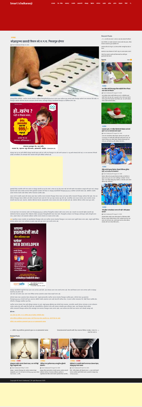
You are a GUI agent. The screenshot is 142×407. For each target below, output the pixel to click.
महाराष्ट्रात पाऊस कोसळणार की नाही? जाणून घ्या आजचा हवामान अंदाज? (116, 51)
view (128, 59)
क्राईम (104, 3)
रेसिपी (126, 3)
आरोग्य (114, 3)
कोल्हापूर (86, 3)
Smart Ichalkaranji (21, 3)
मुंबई (11, 219)
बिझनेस (92, 3)
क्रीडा (109, 3)
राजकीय (73, 3)
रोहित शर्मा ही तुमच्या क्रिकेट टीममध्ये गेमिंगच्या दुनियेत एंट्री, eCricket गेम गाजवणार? (115, 170)
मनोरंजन (98, 3)
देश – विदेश (60, 3)
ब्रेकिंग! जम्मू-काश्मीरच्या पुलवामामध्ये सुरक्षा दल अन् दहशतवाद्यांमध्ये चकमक (28, 321)
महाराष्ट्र (67, 3)
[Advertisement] (71, 19)
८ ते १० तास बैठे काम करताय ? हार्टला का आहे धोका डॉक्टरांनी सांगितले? (116, 39)
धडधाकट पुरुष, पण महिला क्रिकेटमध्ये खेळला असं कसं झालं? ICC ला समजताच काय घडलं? (116, 130)
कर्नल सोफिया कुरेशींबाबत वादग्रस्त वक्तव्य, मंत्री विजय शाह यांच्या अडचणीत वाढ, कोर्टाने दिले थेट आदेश (35, 318)
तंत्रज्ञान (120, 3)
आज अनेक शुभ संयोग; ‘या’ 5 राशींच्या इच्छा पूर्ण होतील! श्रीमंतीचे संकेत (27, 315)
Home (53, 3)
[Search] (130, 3)
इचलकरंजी (79, 3)
